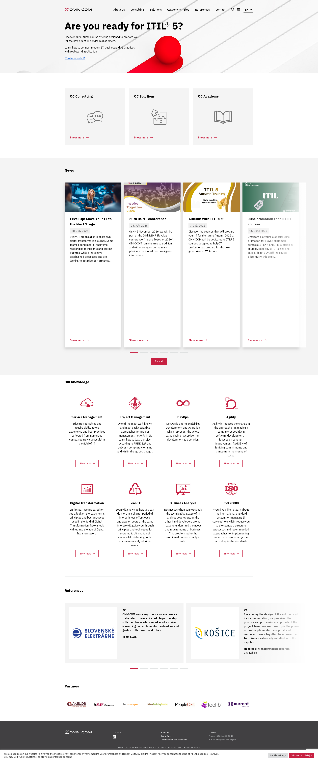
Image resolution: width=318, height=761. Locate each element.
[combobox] (248, 10)
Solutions (156, 9)
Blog (186, 9)
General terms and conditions (174, 739)
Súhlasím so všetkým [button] (301, 755)
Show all (159, 361)
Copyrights (166, 736)
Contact (220, 9)
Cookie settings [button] (278, 755)
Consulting (137, 9)
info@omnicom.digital (226, 739)
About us (119, 9)
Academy (173, 9)
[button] (134, 352)
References (202, 9)
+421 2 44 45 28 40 (224, 736)
